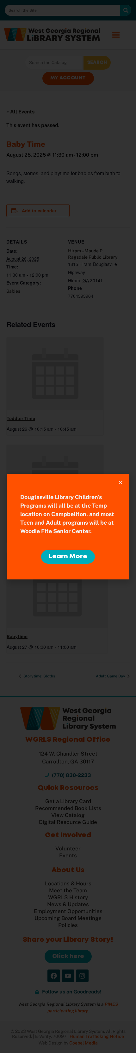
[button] (120, 482)
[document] (68, 526)
